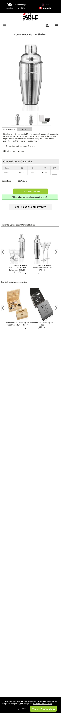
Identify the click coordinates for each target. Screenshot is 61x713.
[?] (26, 181)
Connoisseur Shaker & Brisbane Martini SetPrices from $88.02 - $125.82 (18, 268)
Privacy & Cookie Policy (42, 703)
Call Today (30, 207)
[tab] (9, 129)
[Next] (56, 252)
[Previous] (3, 252)
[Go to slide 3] (38, 273)
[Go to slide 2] (32, 273)
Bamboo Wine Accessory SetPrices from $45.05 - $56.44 (17, 323)
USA (47, 4)
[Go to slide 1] (25, 273)
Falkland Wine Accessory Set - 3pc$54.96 (41, 324)
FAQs (24, 129)
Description (9, 129)
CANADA (47, 8)
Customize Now (30, 191)
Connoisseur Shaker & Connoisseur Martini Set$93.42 (41, 267)
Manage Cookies (20, 709)
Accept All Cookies (43, 709)
